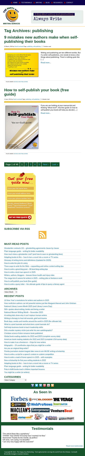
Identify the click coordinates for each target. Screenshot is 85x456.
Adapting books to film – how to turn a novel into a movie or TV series (31, 363)
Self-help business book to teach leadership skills (23, 327)
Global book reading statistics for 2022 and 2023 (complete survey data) (32, 336)
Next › (46, 164)
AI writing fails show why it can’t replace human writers (25, 315)
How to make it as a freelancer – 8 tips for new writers (25, 342)
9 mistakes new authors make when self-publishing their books (41, 39)
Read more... (46, 63)
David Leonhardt (19, 46)
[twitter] (36, 385)
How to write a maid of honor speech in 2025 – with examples (28, 357)
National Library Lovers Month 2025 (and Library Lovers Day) (28, 306)
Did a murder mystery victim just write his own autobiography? (28, 330)
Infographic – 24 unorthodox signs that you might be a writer (27, 345)
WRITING (39, 2)
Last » (55, 164)
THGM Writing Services (11, 15)
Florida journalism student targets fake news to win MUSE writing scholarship (34, 351)
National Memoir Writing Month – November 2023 (23, 312)
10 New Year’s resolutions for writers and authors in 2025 (26, 300)
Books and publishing (21, 81)
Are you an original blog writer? (16, 348)
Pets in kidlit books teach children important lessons (24, 369)
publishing (29, 46)
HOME (15, 2)
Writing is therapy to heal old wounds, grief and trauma (25, 318)
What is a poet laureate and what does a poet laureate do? (27, 324)
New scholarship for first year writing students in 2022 (25, 360)
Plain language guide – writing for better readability (24, 366)
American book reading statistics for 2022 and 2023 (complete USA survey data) (35, 339)
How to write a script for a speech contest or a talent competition (29, 354)
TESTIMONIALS (26, 2)
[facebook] (32, 385)
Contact (69, 2)
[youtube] (48, 385)
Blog (48, 2)
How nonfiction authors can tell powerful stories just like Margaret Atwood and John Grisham (40, 303)
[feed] (52, 385)
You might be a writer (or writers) (16, 372)
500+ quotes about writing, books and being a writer (24, 309)
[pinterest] (44, 385)
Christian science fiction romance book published (23, 333)
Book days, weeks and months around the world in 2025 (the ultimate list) (32, 321)
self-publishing (37, 46)
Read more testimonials (74, 446)
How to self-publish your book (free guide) (36, 92)
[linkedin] (40, 385)
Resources (58, 2)
